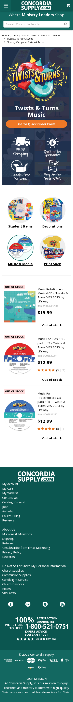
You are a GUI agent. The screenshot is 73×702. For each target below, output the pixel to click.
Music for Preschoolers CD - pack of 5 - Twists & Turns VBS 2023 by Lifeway (51, 401)
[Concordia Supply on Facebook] (10, 604)
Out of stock (52, 325)
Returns (7, 543)
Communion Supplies (16, 575)
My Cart (7, 488)
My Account (10, 484)
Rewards (8, 557)
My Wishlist (10, 493)
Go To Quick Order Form (36, 124)
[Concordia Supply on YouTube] (62, 604)
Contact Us (10, 498)
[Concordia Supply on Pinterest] (45, 604)
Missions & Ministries (17, 534)
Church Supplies (13, 570)
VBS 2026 (9, 593)
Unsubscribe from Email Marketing (26, 548)
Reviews (8, 520)
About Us (8, 529)
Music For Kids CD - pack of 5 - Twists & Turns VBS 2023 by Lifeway (51, 345)
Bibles (6, 589)
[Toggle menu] (5, 5)
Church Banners (13, 584)
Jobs (5, 507)
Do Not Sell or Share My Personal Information (34, 566)
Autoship (8, 511)
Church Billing (11, 516)
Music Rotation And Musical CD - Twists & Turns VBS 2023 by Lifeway (53, 295)
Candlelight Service (15, 580)
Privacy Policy (11, 552)
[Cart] (68, 5)
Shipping (8, 538)
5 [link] (58, 370)
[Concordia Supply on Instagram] (27, 604)
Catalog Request (14, 502)
